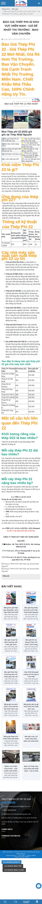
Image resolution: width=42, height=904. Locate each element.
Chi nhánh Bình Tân (13, 866)
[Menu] (3, 3)
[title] (5, 901)
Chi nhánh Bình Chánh (14, 870)
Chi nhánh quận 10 (11, 862)
